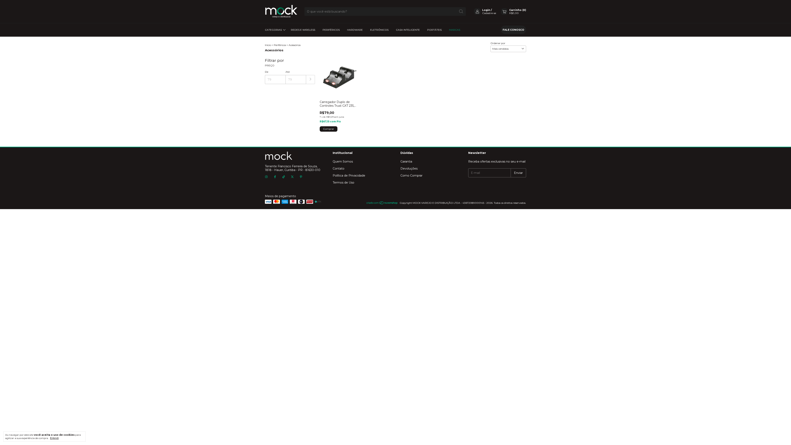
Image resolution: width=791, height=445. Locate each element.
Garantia (406, 161)
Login (486, 10)
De (266, 71)
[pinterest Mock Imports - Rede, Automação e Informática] (301, 177)
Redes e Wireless (303, 29)
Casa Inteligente (408, 29)
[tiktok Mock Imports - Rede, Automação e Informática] (283, 177)
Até (288, 71)
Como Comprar (411, 175)
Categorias (273, 29)
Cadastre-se (489, 13)
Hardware (355, 29)
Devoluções (409, 168)
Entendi (54, 438)
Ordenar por (497, 43)
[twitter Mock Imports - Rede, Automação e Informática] (292, 177)
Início (268, 45)
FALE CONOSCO (513, 29)
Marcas (454, 29)
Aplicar (310, 79)
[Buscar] (461, 11)
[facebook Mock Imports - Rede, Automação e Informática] (275, 177)
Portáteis (434, 29)
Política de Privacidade (349, 175)
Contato (338, 168)
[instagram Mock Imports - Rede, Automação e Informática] (266, 177)
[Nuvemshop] (382, 203)
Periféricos (331, 29)
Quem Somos (343, 161)
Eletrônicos (379, 29)
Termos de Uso (343, 182)
